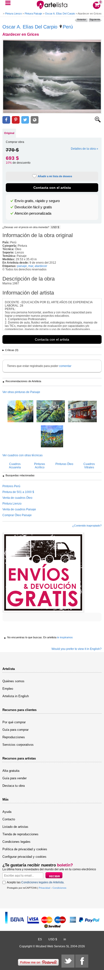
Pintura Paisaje (33, 13)
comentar (65, 366)
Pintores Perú (11, 486)
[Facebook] (81, 961)
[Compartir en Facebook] (6, 120)
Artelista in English (15, 696)
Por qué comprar (14, 722)
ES (40, 939)
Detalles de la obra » (84, 148)
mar (30, 266)
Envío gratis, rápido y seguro (37, 201)
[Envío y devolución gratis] (43, 573)
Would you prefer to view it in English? (77, 649)
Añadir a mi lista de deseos (55, 176)
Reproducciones (13, 737)
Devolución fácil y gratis (33, 207)
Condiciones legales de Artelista (42, 882)
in (65, 939)
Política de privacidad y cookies (24, 849)
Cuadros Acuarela (15, 465)
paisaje (22, 266)
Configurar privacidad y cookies (24, 856)
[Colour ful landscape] (52, 436)
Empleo (7, 688)
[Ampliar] (98, 121)
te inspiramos (65, 637)
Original (9, 133)
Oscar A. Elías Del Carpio (60, 13)
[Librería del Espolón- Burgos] (82, 412)
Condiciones (59, 887)
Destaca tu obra (13, 785)
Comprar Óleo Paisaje (17, 515)
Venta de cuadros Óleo (17, 497)
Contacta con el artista (52, 188)
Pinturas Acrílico (39, 465)
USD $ (55, 227)
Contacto (8, 819)
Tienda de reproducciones (20, 834)
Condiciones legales (16, 841)
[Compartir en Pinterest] (16, 120)
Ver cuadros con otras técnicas (22, 455)
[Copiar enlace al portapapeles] (34, 120)
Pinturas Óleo (64, 464)
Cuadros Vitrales (89, 465)
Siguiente (94, 19)
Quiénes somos (13, 681)
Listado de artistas (15, 827)
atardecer (41, 266)
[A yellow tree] (20, 411)
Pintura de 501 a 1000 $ (18, 492)
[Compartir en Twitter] (25, 120)
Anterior (81, 19)
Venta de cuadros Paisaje (19, 509)
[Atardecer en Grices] (52, 76)
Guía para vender (14, 778)
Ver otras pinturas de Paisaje (21, 392)
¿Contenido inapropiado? (87, 525)
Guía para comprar (15, 729)
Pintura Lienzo (13, 13)
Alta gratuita (10, 771)
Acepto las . (35, 882)
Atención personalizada (33, 213)
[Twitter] (67, 961)
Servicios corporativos (18, 744)
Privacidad (44, 887)
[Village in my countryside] (50, 411)
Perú (68, 26)
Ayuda (6, 812)
